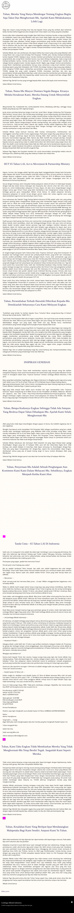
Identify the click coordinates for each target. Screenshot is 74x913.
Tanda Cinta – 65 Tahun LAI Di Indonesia (37, 543)
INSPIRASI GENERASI (37, 362)
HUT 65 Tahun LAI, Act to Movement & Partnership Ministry (37, 163)
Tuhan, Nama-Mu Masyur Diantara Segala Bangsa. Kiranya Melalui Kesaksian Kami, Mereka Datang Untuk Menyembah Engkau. (37, 95)
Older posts (5, 891)
